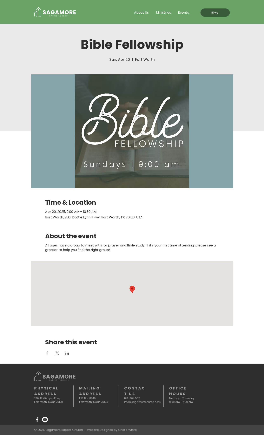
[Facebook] (37, 419)
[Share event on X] (57, 353)
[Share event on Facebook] (47, 353)
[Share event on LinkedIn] (67, 353)
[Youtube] (45, 419)
